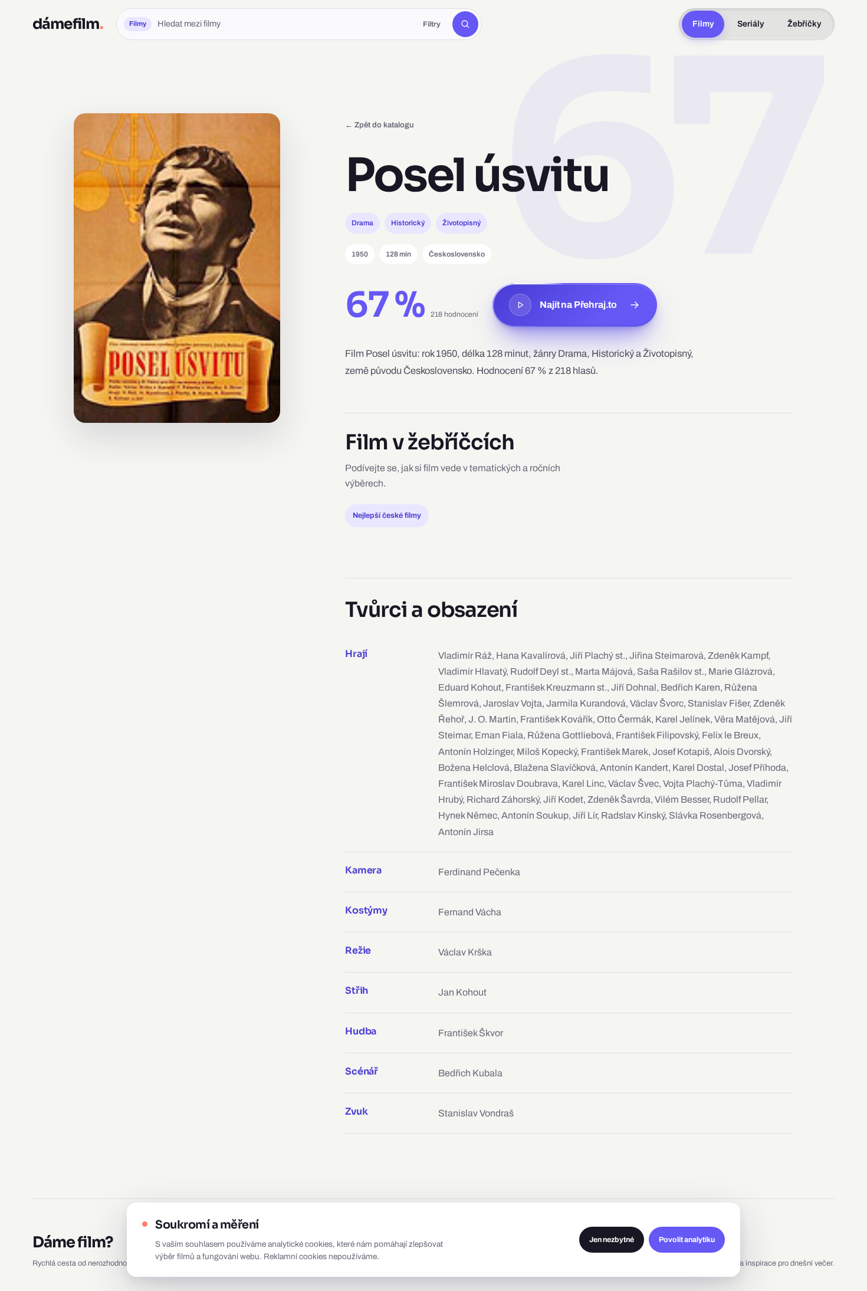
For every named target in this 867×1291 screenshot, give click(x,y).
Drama (362, 223)
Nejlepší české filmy (387, 515)
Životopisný (461, 223)
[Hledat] (465, 24)
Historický (408, 223)
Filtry (432, 24)
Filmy (703, 23)
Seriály (750, 23)
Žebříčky (804, 23)
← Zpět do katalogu (379, 124)
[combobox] (284, 24)
